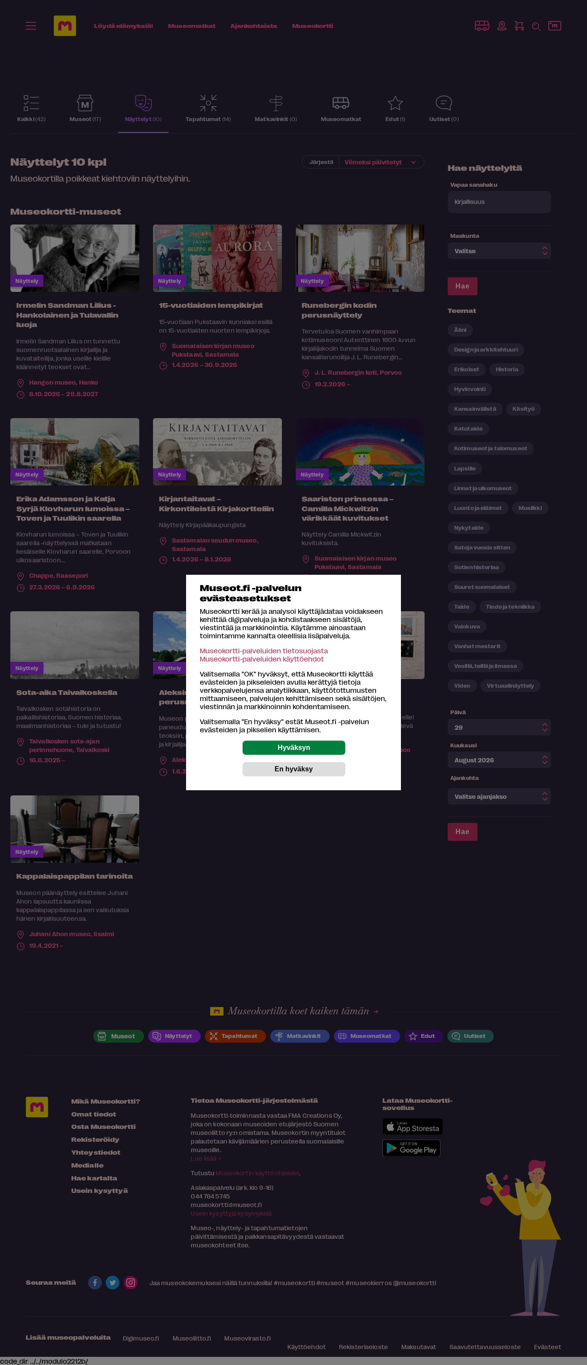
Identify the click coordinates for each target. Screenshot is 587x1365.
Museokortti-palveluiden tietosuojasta (264, 650)
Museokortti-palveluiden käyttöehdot (262, 659)
